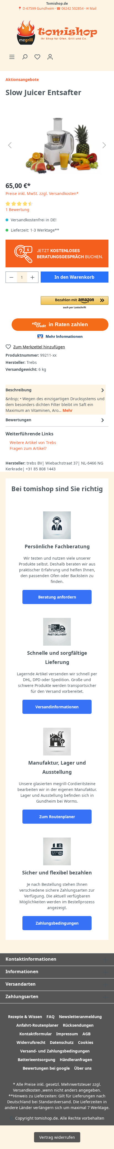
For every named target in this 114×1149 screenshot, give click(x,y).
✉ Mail (91, 8)
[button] (74, 303)
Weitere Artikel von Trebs (32, 442)
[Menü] (12, 57)
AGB (86, 1033)
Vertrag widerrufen (57, 1137)
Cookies (85, 1042)
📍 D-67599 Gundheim (36, 8)
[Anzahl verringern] (11, 277)
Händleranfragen (76, 1059)
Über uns (83, 1068)
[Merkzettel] (37, 57)
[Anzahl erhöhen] (32, 277)
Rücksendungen (78, 1025)
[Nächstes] (104, 145)
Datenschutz (62, 1042)
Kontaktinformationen (31, 959)
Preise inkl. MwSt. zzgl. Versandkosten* (42, 193)
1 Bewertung (17, 209)
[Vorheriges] (10, 145)
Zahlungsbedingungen (57, 923)
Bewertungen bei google (46, 1068)
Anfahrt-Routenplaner (37, 1025)
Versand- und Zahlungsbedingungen (55, 1051)
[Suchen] (24, 57)
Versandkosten (26, 1090)
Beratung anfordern (57, 597)
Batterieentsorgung (36, 1059)
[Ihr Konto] (50, 57)
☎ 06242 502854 (70, 8)
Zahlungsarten (22, 996)
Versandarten (21, 984)
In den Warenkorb (74, 277)
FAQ (50, 1016)
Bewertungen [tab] (18, 419)
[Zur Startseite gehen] (57, 33)
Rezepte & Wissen (25, 1016)
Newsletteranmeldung (80, 1016)
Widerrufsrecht (31, 1042)
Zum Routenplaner (57, 816)
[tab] (56, 400)
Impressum (67, 1033)
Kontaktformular (35, 1033)
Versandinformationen (57, 706)
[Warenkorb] (59, 54)
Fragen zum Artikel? (27, 448)
